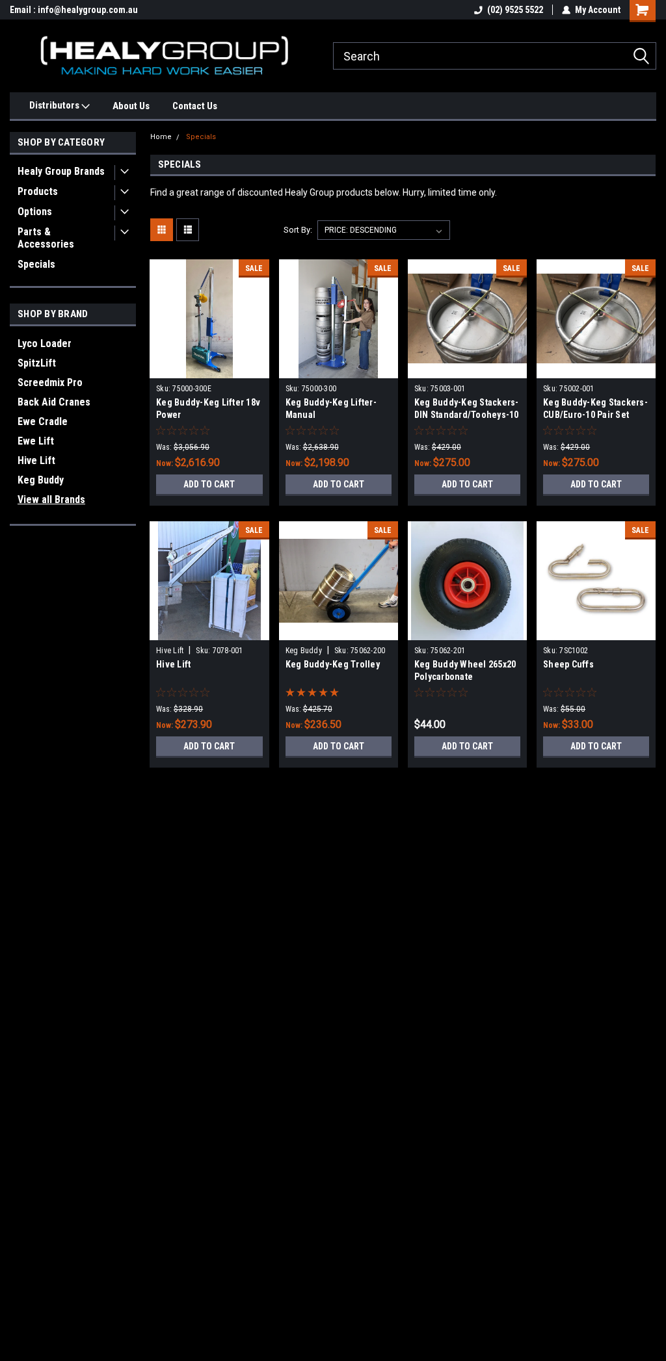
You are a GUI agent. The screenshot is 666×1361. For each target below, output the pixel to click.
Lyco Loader (45, 343)
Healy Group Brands (61, 171)
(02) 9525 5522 (515, 10)
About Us (131, 106)
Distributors (55, 105)
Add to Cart (209, 484)
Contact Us (194, 106)
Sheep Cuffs (568, 664)
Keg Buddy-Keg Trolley (333, 664)
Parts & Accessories (46, 238)
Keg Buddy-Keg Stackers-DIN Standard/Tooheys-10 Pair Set (466, 414)
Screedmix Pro (50, 382)
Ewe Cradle (43, 421)
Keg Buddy (41, 480)
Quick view (209, 368)
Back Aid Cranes (54, 402)
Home (161, 137)
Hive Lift (36, 460)
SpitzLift (37, 363)
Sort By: (298, 230)
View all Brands (51, 499)
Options (35, 211)
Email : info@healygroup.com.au (74, 10)
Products (38, 191)
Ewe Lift (36, 441)
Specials (36, 264)
